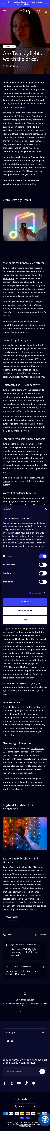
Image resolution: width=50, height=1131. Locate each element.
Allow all (25, 601)
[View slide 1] (20, 1011)
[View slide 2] (23, 1011)
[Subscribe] (42, 1071)
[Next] (46, 3)
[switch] (43, 565)
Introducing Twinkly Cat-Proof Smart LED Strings (21, 973)
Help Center (27, 4)
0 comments (42, 935)
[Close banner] (46, 509)
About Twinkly (9, 46)
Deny (25, 619)
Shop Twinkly (12, 917)
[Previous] (4, 3)
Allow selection (25, 611)
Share (9, 935)
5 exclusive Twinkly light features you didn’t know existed (24, 952)
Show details (35, 593)
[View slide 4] (30, 1011)
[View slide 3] (26, 1011)
